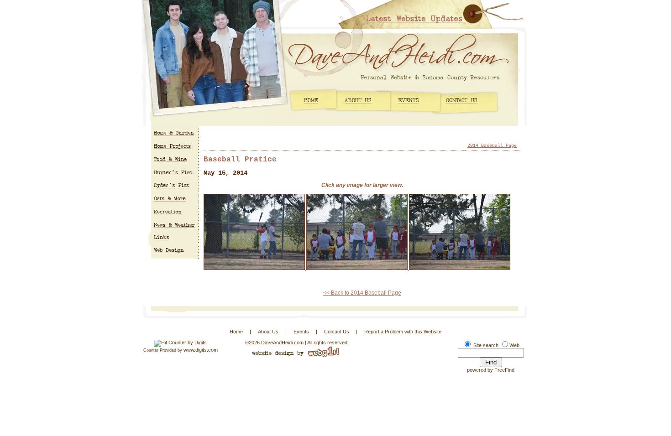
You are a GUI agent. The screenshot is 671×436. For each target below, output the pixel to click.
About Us (268, 331)
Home (236, 331)
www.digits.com (200, 350)
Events (301, 331)
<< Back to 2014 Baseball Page (362, 293)
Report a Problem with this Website (402, 331)
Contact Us (336, 331)
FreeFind (504, 370)
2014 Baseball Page (492, 145)
